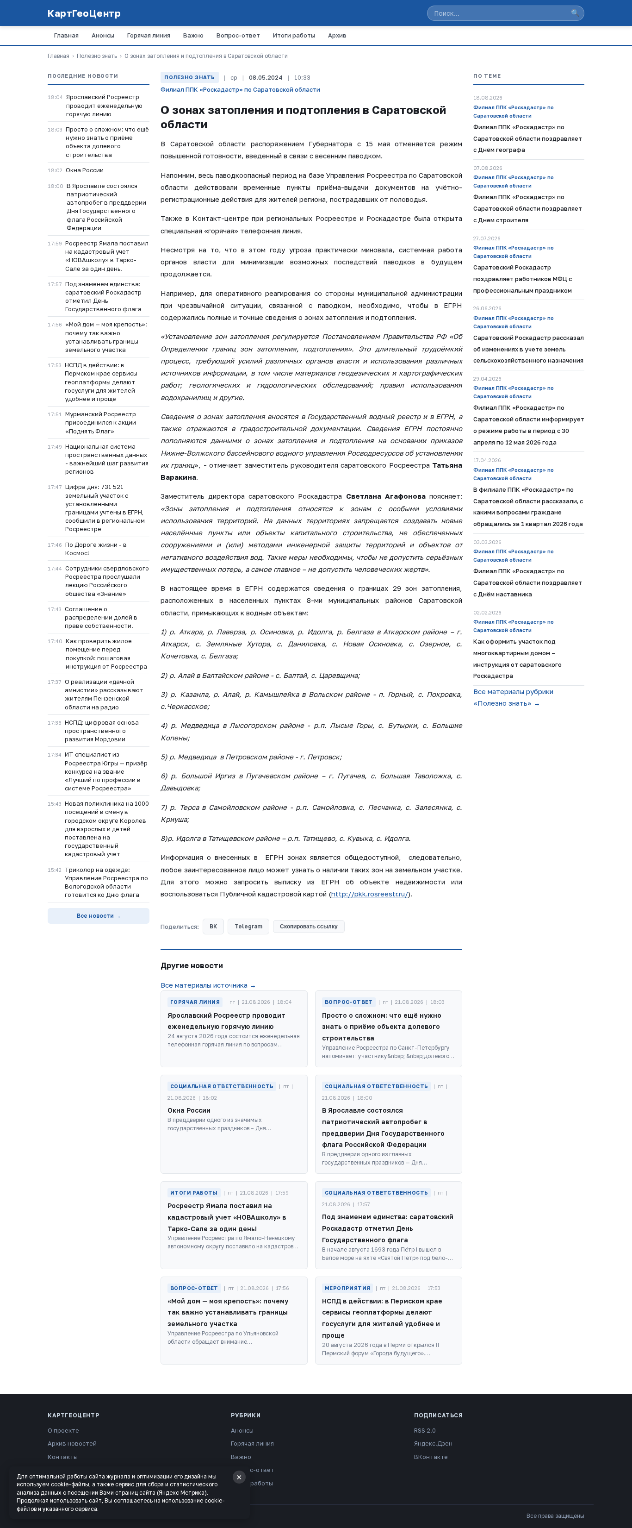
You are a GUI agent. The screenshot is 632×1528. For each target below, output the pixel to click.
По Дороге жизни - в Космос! (96, 549)
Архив (337, 35)
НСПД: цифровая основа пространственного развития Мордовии (102, 731)
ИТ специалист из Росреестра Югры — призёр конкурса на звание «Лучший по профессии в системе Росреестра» (106, 771)
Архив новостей (72, 1443)
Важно (193, 35)
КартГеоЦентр (84, 13)
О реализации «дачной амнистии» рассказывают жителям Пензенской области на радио (104, 694)
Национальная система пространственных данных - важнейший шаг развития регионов (107, 459)
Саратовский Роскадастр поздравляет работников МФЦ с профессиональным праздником (522, 278)
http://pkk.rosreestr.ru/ (369, 893)
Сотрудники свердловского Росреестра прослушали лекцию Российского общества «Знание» (107, 580)
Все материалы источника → (208, 985)
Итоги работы (294, 35)
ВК (213, 926)
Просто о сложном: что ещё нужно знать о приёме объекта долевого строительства (107, 141)
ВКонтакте (431, 1456)
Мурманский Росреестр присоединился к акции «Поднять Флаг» (100, 422)
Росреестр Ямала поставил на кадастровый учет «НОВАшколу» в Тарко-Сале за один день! (107, 255)
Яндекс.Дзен (433, 1443)
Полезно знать (97, 55)
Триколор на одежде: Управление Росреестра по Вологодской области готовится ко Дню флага (106, 882)
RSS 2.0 (425, 1430)
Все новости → (99, 915)
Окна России (85, 170)
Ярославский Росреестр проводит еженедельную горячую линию (104, 105)
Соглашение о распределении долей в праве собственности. (101, 617)
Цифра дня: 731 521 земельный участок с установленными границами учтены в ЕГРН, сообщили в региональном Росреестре (105, 507)
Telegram (248, 926)
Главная (66, 35)
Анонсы (103, 35)
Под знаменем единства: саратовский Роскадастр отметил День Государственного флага (103, 296)
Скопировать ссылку (309, 926)
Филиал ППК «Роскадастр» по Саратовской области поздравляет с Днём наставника (527, 582)
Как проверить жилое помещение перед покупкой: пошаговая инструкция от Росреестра (106, 653)
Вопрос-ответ (238, 35)
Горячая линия (148, 35)
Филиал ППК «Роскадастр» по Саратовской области (240, 89)
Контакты (63, 1456)
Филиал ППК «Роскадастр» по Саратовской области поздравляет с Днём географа (527, 138)
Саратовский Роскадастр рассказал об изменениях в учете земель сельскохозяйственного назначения (528, 349)
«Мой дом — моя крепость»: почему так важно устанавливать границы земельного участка (106, 336)
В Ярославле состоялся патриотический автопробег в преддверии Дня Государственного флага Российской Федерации (106, 207)
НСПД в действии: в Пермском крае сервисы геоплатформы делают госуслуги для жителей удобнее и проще (101, 381)
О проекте (63, 1430)
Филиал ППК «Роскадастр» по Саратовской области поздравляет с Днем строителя (527, 208)
